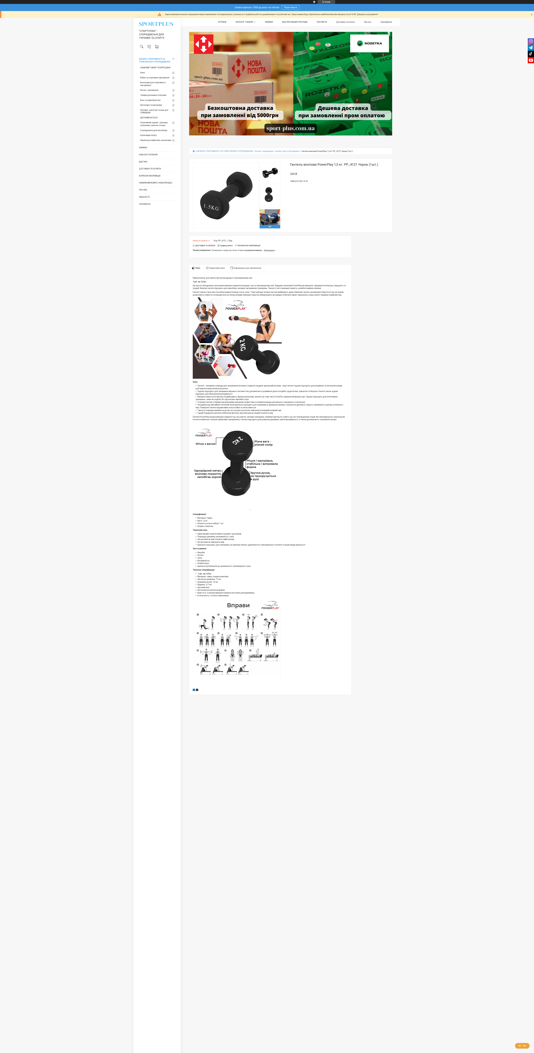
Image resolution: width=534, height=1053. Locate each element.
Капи (142, 72)
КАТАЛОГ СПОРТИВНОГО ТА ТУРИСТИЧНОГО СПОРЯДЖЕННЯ (154, 60)
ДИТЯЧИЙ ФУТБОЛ (149, 118)
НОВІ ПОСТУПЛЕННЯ (148, 155)
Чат (524, 1046)
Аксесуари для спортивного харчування (153, 83)
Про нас (367, 22)
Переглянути (290, 7)
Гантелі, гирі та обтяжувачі (287, 151)
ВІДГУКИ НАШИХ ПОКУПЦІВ (294, 22)
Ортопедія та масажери (151, 105)
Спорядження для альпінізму (153, 130)
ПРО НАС (143, 190)
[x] (197, 690)
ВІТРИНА (222, 22)
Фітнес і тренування (149, 90)
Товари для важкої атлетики (153, 95)
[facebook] (194, 690)
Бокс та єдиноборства (150, 100)
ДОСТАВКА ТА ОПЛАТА (150, 169)
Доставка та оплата (345, 22)
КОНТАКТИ (322, 22)
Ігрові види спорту (148, 135)
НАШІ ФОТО (144, 197)
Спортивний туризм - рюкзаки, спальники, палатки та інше (154, 123)
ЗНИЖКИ (143, 147)
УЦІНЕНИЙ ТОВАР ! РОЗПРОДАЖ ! (155, 67)
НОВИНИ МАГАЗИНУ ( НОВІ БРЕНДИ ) (155, 183)
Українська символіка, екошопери (155, 140)
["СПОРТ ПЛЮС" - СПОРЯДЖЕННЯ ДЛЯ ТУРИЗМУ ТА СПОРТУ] (157, 24)
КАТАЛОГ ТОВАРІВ (245, 22)
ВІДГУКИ (143, 162)
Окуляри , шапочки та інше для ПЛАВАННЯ (154, 111)
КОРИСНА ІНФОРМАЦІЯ (149, 176)
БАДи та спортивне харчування (154, 77)
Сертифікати (145, 204)
